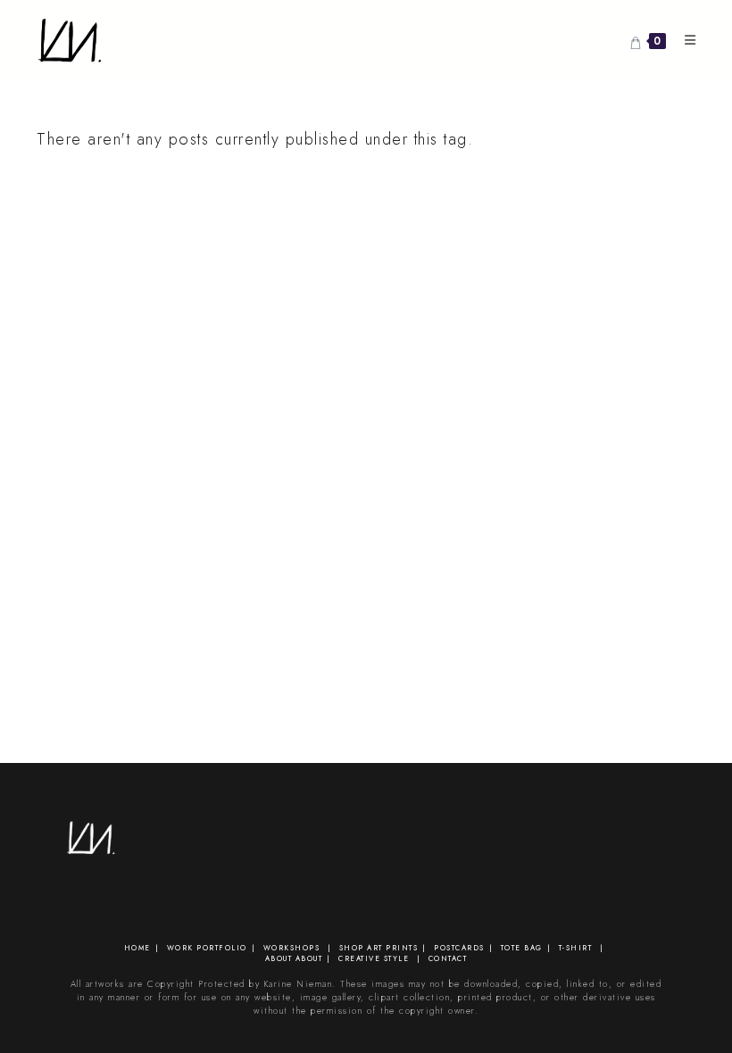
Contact (448, 958)
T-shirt (576, 947)
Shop (351, 947)
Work (180, 947)
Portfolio (221, 947)
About (279, 958)
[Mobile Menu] (684, 40)
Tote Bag (522, 947)
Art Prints (392, 947)
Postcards (459, 947)
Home (137, 947)
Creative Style (373, 958)
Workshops (291, 947)
